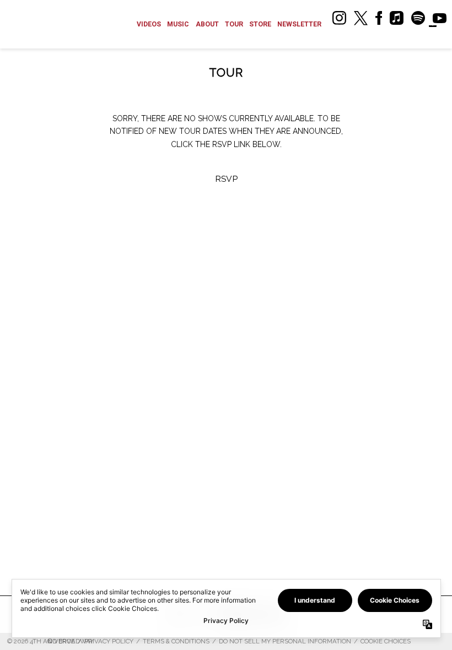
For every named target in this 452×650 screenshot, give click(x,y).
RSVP (226, 179)
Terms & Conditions (176, 641)
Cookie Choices (385, 641)
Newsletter (299, 24)
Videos (149, 24)
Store (260, 24)
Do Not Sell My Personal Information (285, 641)
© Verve (61, 641)
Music (178, 24)
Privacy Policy (108, 641)
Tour (234, 24)
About (207, 24)
